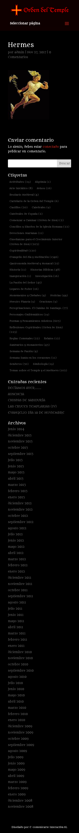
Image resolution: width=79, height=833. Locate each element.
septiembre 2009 (21, 745)
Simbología (43, 363)
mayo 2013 (16, 472)
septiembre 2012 (20, 522)
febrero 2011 (17, 639)
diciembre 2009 (20, 726)
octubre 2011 (18, 590)
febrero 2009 (18, 788)
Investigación (47, 276)
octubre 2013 (18, 447)
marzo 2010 (17, 708)
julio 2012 (15, 534)
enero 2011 (16, 646)
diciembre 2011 (19, 578)
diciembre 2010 (20, 652)
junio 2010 (16, 689)
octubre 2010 (18, 664)
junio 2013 (16, 466)
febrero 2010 (18, 714)
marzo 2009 (17, 782)
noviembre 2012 (20, 509)
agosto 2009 (17, 751)
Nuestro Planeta (22, 301)
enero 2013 (16, 497)
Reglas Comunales (25, 338)
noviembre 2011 (20, 584)
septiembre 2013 (20, 454)
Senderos (19, 363)
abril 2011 (15, 627)
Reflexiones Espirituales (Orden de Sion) (36, 330)
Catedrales (41, 207)
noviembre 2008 (20, 806)
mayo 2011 (16, 621)
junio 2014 (16, 429)
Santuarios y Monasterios (30, 344)
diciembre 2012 (20, 503)
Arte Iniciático (21, 188)
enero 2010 (16, 720)
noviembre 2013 (20, 441)
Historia (18, 269)
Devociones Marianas (26, 233)
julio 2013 (15, 460)
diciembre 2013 (19, 435)
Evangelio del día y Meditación (34, 257)
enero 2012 (16, 571)
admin (19, 52)
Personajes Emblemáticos (29, 314)
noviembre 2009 (20, 732)
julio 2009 (15, 757)
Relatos (52, 338)
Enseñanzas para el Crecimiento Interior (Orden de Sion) (36, 242)
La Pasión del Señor (26, 282)
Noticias (59, 295)
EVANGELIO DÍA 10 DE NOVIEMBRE (36, 412)
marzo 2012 (17, 559)
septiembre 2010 (21, 670)
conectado (51, 147)
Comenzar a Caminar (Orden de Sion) (37, 220)
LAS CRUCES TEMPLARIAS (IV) (32, 406)
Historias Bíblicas (45, 269)
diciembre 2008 (20, 800)
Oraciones (48, 301)
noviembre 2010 (20, 658)
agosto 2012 (17, 528)
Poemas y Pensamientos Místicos (35, 320)
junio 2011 (15, 615)
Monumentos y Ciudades (28, 295)
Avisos (44, 188)
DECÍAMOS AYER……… (24, 388)
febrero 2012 (18, 565)
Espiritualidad (23, 250)
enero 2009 (17, 794)
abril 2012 (15, 553)
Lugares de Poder (24, 288)
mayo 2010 (16, 695)
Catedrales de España (26, 213)
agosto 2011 (17, 602)
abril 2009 (16, 776)
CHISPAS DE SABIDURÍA (26, 400)
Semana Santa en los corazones (33, 357)
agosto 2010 (17, 677)
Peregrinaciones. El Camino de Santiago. (39, 308)
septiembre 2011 (20, 596)
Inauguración (20, 276)
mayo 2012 (16, 547)
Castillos (19, 207)
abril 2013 (15, 478)
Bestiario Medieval (24, 194)
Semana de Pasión (24, 351)
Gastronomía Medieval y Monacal (34, 263)
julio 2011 (15, 608)
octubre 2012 (18, 516)
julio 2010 (15, 683)
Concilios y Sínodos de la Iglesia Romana (39, 226)
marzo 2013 (17, 485)
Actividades (20, 181)
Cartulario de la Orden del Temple (34, 201)
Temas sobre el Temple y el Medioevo (38, 370)
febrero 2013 (17, 491)
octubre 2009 (18, 739)
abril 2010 (16, 701)
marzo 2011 (17, 633)
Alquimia (43, 181)
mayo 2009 (16, 769)
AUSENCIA (16, 394)
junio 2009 (16, 763)
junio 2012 (16, 540)
